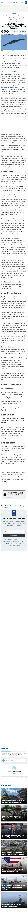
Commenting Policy (14, 755)
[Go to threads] (2, 31)
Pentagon (14, 13)
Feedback (25, 777)
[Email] (17, 31)
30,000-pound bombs (19, 72)
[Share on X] (15, 31)
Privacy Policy (18, 543)
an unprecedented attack (8, 61)
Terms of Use (9, 543)
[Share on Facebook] (12, 31)
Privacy (20, 777)
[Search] (22, 2)
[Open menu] (2, 2)
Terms (17, 777)
